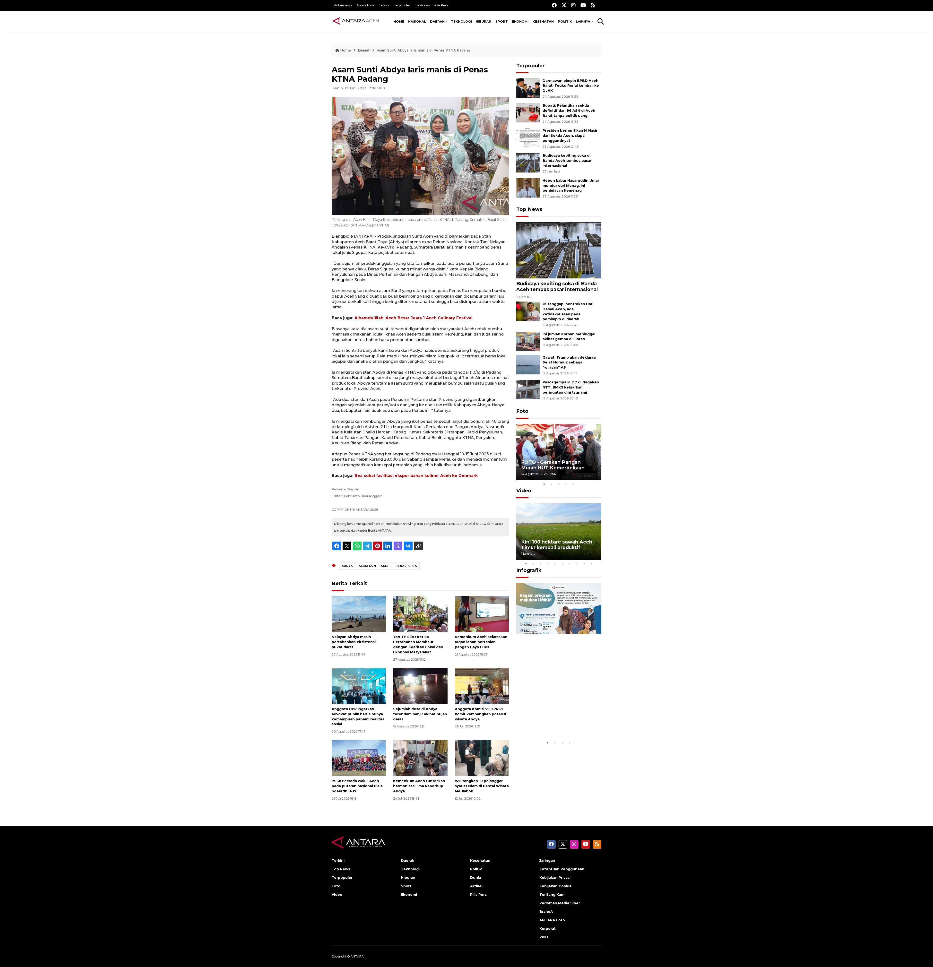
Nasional (417, 21)
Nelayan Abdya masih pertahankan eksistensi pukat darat (354, 642)
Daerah (437, 21)
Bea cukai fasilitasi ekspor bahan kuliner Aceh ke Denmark (416, 475)
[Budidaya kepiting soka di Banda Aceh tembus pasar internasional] (528, 162)
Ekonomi (520, 21)
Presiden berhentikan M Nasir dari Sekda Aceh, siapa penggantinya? (570, 135)
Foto (522, 411)
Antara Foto (365, 5)
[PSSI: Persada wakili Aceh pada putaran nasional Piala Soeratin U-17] (359, 757)
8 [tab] (577, 563)
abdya (347, 566)
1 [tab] (544, 484)
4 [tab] (566, 484)
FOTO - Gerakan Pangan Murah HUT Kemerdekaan (553, 465)
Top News (422, 5)
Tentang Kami (552, 894)
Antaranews (343, 5)
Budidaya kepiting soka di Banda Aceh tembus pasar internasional (567, 160)
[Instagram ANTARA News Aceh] (573, 5)
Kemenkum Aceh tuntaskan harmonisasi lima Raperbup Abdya (419, 786)
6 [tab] (562, 563)
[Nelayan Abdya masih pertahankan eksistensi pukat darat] (359, 613)
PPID (543, 937)
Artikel (476, 886)
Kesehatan (543, 21)
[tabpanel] (558, 452)
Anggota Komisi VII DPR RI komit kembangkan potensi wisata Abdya (480, 714)
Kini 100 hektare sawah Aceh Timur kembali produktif (556, 544)
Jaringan (547, 860)
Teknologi (461, 21)
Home (399, 21)
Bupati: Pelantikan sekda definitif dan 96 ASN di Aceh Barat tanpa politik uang (569, 110)
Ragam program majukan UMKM (551, 723)
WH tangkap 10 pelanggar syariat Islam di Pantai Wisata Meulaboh (482, 786)
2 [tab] (551, 484)
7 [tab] (569, 563)
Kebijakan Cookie (555, 886)
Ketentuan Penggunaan (561, 869)
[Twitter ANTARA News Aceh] (564, 5)
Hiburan (483, 21)
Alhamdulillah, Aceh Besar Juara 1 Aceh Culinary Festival (413, 318)
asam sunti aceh (374, 566)
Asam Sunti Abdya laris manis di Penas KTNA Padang (423, 50)
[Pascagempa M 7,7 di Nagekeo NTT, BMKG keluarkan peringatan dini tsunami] (528, 389)
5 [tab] (573, 484)
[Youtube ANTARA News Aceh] (583, 5)
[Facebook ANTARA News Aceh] (554, 5)
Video (523, 490)
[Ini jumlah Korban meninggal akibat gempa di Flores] (528, 341)
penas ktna (406, 566)
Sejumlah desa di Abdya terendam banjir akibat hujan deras (420, 714)
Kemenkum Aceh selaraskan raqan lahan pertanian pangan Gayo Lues (481, 642)
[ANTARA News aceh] (356, 21)
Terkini (384, 5)
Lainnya (583, 21)
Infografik (529, 570)
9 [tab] (584, 563)
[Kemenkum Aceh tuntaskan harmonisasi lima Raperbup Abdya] (420, 757)
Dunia (475, 877)
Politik (565, 21)
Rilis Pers (441, 5)
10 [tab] (591, 563)
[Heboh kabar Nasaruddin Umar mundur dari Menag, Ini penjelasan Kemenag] (528, 187)
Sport (501, 21)
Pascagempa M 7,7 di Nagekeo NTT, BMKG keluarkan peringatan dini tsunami (571, 387)
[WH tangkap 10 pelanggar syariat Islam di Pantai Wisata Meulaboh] (482, 757)
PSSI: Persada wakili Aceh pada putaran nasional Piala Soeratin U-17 (357, 786)
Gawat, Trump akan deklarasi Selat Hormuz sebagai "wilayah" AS (569, 362)
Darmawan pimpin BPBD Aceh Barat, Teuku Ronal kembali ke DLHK (571, 85)
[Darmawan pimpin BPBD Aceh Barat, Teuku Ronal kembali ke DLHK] (528, 87)
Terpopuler (402, 5)
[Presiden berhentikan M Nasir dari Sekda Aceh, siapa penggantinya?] (528, 137)
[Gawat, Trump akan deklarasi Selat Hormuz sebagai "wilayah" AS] (528, 364)
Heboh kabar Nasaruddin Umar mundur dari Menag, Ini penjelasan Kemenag (571, 185)
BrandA (546, 911)
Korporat (547, 928)
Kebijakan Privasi (554, 877)
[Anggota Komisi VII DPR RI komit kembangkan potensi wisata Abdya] (482, 685)
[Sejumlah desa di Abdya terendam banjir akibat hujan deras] (420, 685)
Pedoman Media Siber (559, 903)
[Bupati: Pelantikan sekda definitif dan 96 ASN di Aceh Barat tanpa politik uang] (528, 112)
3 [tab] (558, 484)
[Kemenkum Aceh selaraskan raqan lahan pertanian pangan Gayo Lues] (482, 613)
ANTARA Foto (552, 920)
